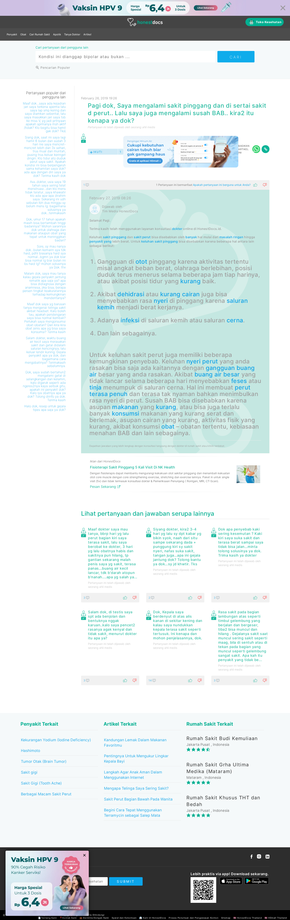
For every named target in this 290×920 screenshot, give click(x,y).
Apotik (57, 34)
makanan (125, 406)
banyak (191, 237)
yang (107, 241)
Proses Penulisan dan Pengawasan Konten (193, 917)
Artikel (87, 34)
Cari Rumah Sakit (39, 34)
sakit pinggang (166, 241)
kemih (106, 307)
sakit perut (142, 237)
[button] (175, 185)
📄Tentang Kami (47, 917)
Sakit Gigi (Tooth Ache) (41, 783)
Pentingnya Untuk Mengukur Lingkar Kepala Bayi (136, 759)
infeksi (130, 320)
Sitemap (226, 917)
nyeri (161, 300)
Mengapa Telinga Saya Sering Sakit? (136, 788)
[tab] (175, 337)
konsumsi (125, 413)
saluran (237, 300)
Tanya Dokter (72, 34)
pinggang (118, 237)
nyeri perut (202, 361)
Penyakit (12, 34)
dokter (177, 229)
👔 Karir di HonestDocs (152, 917)
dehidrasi (130, 294)
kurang (190, 281)
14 (150, 680)
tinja (95, 387)
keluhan (147, 241)
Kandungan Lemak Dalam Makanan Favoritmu (135, 743)
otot (141, 261)
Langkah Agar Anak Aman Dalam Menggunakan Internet (133, 775)
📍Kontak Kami (68, 917)
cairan (191, 294)
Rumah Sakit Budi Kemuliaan (222, 738)
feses (239, 380)
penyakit (96, 241)
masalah (225, 237)
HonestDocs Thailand (249, 917)
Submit (126, 881)
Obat (23, 34)
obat (167, 426)
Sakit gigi (29, 772)
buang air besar (217, 374)
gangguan (220, 367)
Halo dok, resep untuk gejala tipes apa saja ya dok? (45, 408)
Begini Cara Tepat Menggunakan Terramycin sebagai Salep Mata (133, 813)
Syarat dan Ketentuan (124, 917)
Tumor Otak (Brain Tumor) (43, 761)
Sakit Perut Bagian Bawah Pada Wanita (138, 799)
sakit (107, 237)
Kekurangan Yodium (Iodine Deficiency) (56, 740)
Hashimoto (30, 750)
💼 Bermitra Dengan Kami (94, 917)
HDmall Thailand (277, 917)
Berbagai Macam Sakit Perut (46, 794)
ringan (238, 237)
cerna (235, 320)
